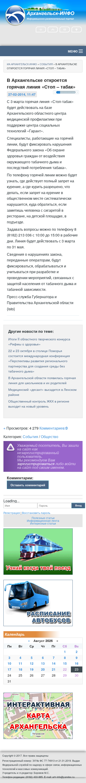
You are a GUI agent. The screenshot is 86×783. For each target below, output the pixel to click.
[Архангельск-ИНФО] (40, 14)
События (30, 436)
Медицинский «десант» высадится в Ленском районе (42, 392)
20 (43, 669)
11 (20, 663)
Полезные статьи (43, 518)
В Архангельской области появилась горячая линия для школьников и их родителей (42, 380)
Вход (78, 505)
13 (43, 663)
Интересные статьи (43, 523)
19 (31, 669)
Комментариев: (53, 428)
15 (65, 663)
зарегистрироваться (36, 463)
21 (53, 669)
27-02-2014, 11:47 (22, 94)
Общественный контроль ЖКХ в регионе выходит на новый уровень (38, 403)
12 (31, 663)
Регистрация (11, 513)
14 (53, 663)
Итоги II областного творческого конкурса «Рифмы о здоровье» (39, 341)
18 (20, 669)
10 (9, 663)
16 (76, 663)
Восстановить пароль (36, 513)
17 (9, 669)
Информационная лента (43, 520)
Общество (49, 436)
